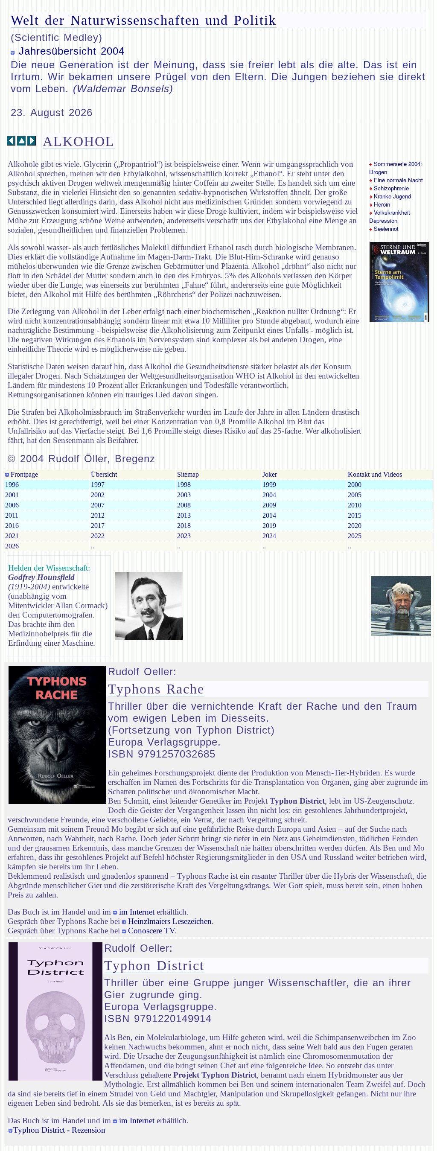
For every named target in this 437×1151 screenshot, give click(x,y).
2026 (12, 546)
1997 (98, 484)
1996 (12, 484)
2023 (184, 535)
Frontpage (23, 474)
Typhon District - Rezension (59, 1129)
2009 (269, 505)
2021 (12, 535)
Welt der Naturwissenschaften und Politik (144, 20)
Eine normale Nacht (397, 180)
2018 (184, 525)
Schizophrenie (390, 188)
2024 (269, 535)
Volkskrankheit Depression (389, 216)
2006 (12, 505)
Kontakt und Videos (375, 474)
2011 (11, 515)
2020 (354, 525)
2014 (269, 515)
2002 (98, 494)
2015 (354, 515)
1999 (269, 484)
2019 (269, 525)
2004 (269, 494)
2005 (354, 494)
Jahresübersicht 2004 (72, 51)
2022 (98, 535)
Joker (269, 474)
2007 (98, 505)
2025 (354, 535)
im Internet (136, 911)
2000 (354, 484)
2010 (354, 505)
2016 (12, 525)
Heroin (381, 204)
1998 (184, 484)
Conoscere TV (151, 930)
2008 (184, 505)
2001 (12, 494)
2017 (98, 525)
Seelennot (385, 228)
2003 (184, 494)
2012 (98, 515)
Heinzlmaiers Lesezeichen (170, 921)
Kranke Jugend (391, 196)
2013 (184, 515)
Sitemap (188, 474)
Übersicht (104, 474)
